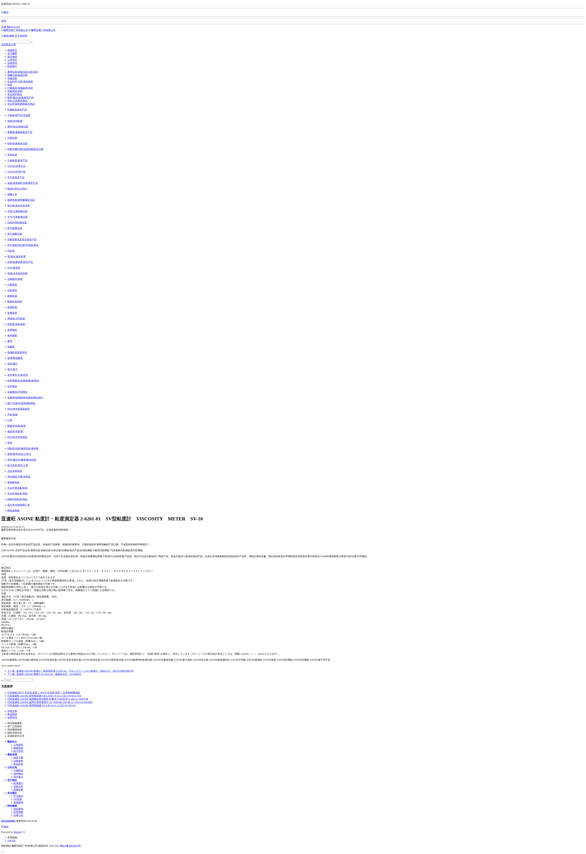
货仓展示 (18, 777)
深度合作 (18, 786)
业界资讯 (12, 63)
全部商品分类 (8, 44)
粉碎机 (23, 35)
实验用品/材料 (15, 91)
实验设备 (12, 78)
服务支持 (12, 754)
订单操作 (18, 745)
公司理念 (12, 60)
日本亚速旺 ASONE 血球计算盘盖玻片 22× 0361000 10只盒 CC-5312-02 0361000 (49, 702)
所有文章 (12, 711)
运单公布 (18, 815)
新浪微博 (18, 802)
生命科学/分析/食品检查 (20, 81)
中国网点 (18, 770)
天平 (17, 35)
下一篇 (44, 674)
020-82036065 (8, 821)
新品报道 (12, 56)
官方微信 (18, 796)
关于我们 (12, 780)
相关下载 (18, 757)
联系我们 (12, 66)
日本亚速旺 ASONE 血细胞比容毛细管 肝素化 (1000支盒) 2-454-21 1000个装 (47, 699)
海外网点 (18, 773)
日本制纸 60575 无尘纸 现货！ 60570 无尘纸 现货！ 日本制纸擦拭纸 (43, 692)
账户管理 (18, 751)
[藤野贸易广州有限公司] (28, 30)
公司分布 (12, 767)
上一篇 (70, 671)
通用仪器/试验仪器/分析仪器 (22, 72)
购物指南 (18, 748)
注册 (3, 27)
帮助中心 (12, 741)
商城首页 (12, 50)
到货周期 (18, 812)
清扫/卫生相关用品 (17, 101)
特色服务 (12, 805)
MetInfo (17, 832)
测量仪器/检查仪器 (17, 75)
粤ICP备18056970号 (70, 846)
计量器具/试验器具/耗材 (20, 88)
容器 (9, 84)
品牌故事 (18, 789)
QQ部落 (17, 799)
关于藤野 (12, 53)
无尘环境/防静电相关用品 (21, 104)
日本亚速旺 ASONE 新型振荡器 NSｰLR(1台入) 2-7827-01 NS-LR (41, 705)
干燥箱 (5, 35)
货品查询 (18, 809)
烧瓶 (12, 35)
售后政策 (18, 764)
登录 (3, 21)
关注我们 (12, 793)
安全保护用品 (14, 94)
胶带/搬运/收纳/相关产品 (20, 97)
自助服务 (18, 761)
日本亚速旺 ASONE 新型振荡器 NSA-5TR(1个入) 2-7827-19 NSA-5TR (44, 696)
